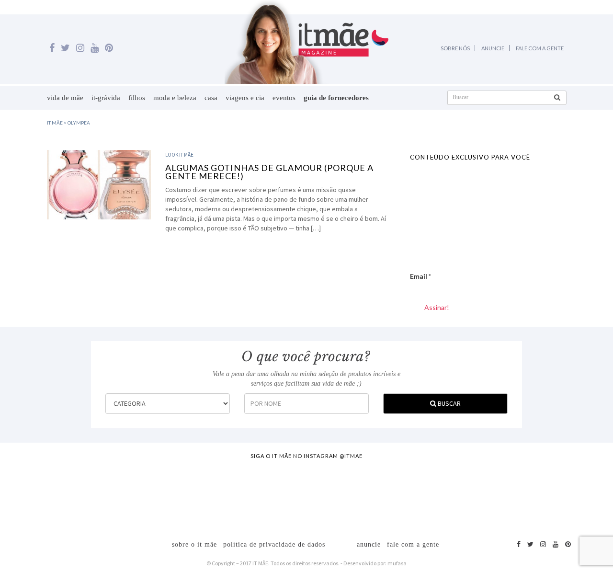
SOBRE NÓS (455, 48)
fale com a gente (413, 544)
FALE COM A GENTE (540, 48)
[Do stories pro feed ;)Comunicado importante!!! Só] (42, 495)
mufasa (397, 563)
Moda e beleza (174, 98)
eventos (283, 98)
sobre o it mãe (194, 544)
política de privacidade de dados (274, 544)
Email (420, 276)
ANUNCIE (492, 48)
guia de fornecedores (336, 98)
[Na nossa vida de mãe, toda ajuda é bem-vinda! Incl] (193, 495)
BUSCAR (448, 403)
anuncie (369, 544)
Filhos (136, 98)
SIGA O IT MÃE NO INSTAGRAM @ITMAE (306, 456)
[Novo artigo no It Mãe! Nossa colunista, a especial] (269, 495)
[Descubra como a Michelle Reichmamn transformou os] (344, 495)
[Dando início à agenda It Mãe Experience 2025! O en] (495, 495)
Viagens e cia (245, 98)
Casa (210, 98)
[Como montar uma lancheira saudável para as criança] (118, 495)
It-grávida (105, 98)
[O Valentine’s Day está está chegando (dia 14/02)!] (570, 495)
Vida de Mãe (65, 98)
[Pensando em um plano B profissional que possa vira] (420, 495)
